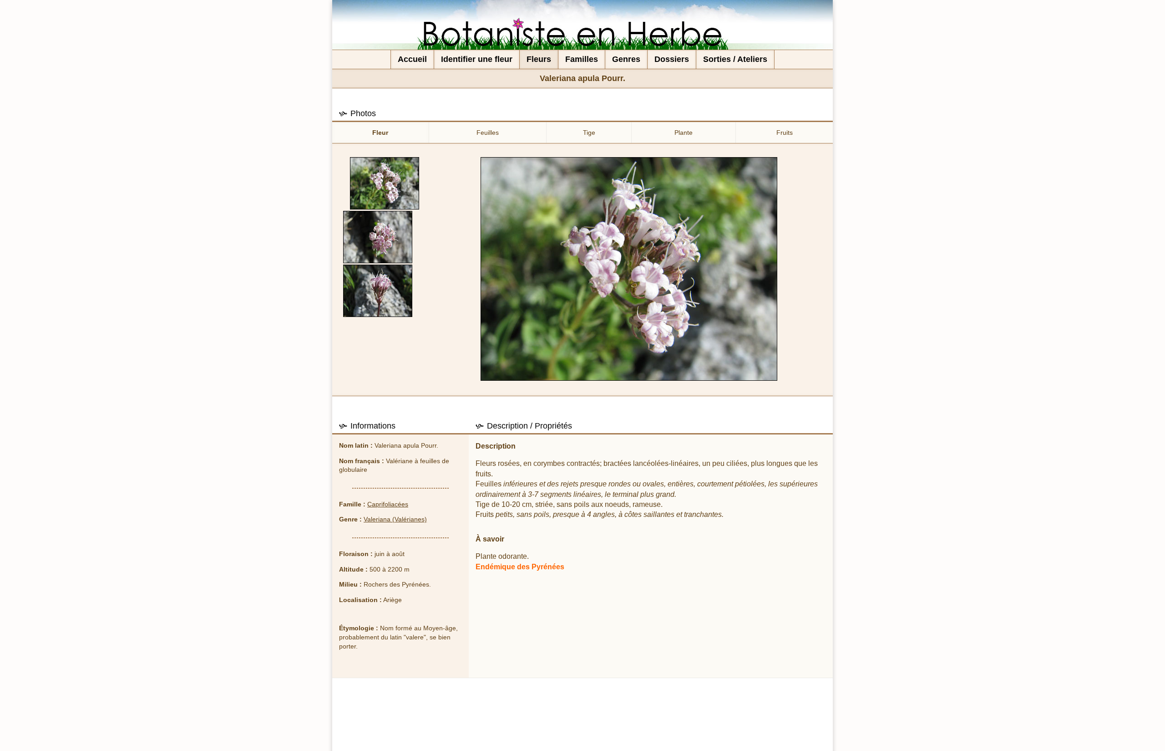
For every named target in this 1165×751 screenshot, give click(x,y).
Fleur (380, 132)
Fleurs (539, 59)
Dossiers (671, 59)
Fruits (784, 132)
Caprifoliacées (387, 504)
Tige (589, 132)
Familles (581, 59)
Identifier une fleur (476, 59)
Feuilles (487, 132)
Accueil (412, 59)
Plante (683, 132)
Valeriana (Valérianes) (395, 519)
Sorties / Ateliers (735, 59)
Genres (626, 59)
